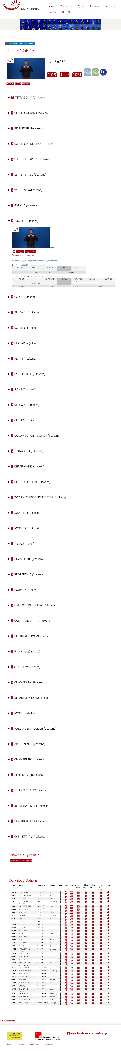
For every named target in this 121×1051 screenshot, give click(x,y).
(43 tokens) (28, 759)
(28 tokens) (28, 682)
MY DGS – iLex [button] (27, 860)
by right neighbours (38, 261)
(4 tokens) (26, 343)
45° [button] (16, 84)
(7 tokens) (28, 744)
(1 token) (32, 143)
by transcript (16, 261)
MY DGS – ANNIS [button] (15, 860)
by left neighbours (52, 261)
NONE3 (50, 267)
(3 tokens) (28, 374)
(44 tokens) (26, 190)
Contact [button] (10, 1044)
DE (66, 12)
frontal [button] (12, 84)
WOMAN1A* (93, 279)
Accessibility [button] (49, 1044)
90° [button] (20, 84)
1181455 (16, 265)
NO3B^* (78, 267)
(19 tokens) (28, 836)
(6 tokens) (25, 205)
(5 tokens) (28, 174)
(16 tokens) (27, 128)
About (51, 6)
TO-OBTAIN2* (50, 279)
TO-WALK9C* (35, 284)
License (52, 12)
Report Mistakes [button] (8, 1020)
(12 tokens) (31, 159)
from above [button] (25, 84)
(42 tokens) (25, 713)
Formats (94, 6)
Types (81, 6)
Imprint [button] (21, 1044)
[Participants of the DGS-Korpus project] (60, 24)
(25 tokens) (25, 651)
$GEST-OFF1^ (21, 267)
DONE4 (21, 279)
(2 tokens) (30, 113)
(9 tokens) (30, 636)
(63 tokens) (29, 97)
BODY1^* (35, 267)
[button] (7, 84)
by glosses (26, 261)
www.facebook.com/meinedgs (88, 1033)
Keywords (110, 6)
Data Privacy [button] (34, 1044)
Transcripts (66, 6)
